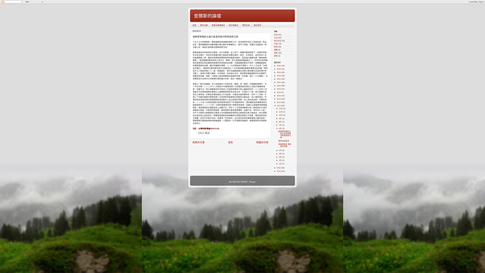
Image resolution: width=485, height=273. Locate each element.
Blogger (252, 182)
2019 (279, 89)
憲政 (276, 53)
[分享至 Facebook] (206, 133)
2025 (279, 69)
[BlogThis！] (201, 133)
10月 (281, 115)
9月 (280, 119)
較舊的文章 (262, 142)
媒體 (276, 50)
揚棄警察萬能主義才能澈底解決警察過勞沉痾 (284, 134)
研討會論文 (233, 25)
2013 (279, 102)
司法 (276, 35)
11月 (281, 112)
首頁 (194, 25)
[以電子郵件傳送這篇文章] (199, 133)
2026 (279, 66)
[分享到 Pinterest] (208, 133)
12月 (281, 109)
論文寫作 (257, 25)
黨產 (276, 56)
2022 (279, 79)
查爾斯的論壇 (207, 16)
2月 (280, 160)
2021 (279, 82)
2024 (279, 72)
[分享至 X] (204, 133)
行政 (276, 44)
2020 (279, 86)
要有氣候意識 (283, 141)
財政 (276, 47)
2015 (279, 96)
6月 (280, 128)
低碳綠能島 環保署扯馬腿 (284, 145)
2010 (279, 171)
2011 (279, 168)
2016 (279, 92)
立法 (276, 38)
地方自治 (277, 41)
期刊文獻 (204, 25)
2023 (279, 76)
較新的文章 (199, 142)
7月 (280, 125)
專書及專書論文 (218, 25)
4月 (280, 154)
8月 (280, 122)
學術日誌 (246, 25)
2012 (279, 106)
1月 (280, 164)
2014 (279, 99)
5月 (280, 150)
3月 (280, 157)
